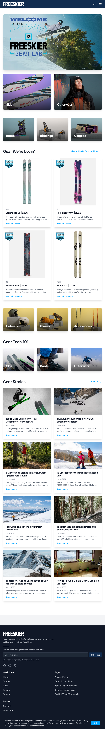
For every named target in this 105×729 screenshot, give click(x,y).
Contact (7, 706)
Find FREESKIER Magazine (67, 694)
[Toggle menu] (100, 3)
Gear (5, 685)
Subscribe (95, 655)
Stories (6, 681)
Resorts (6, 690)
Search (6, 694)
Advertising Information (66, 685)
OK (95, 723)
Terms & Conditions (64, 681)
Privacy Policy (61, 677)
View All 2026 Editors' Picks (84, 151)
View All (94, 381)
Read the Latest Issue (65, 690)
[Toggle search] (93, 4)
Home (6, 677)
